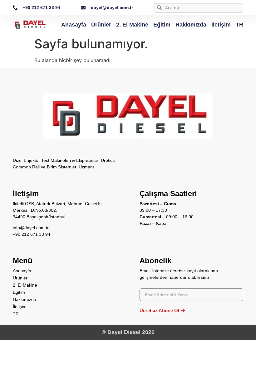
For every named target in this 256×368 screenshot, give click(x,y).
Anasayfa (73, 25)
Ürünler (101, 25)
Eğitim (161, 25)
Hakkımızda (190, 25)
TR (239, 25)
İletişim (221, 25)
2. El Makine (132, 25)
